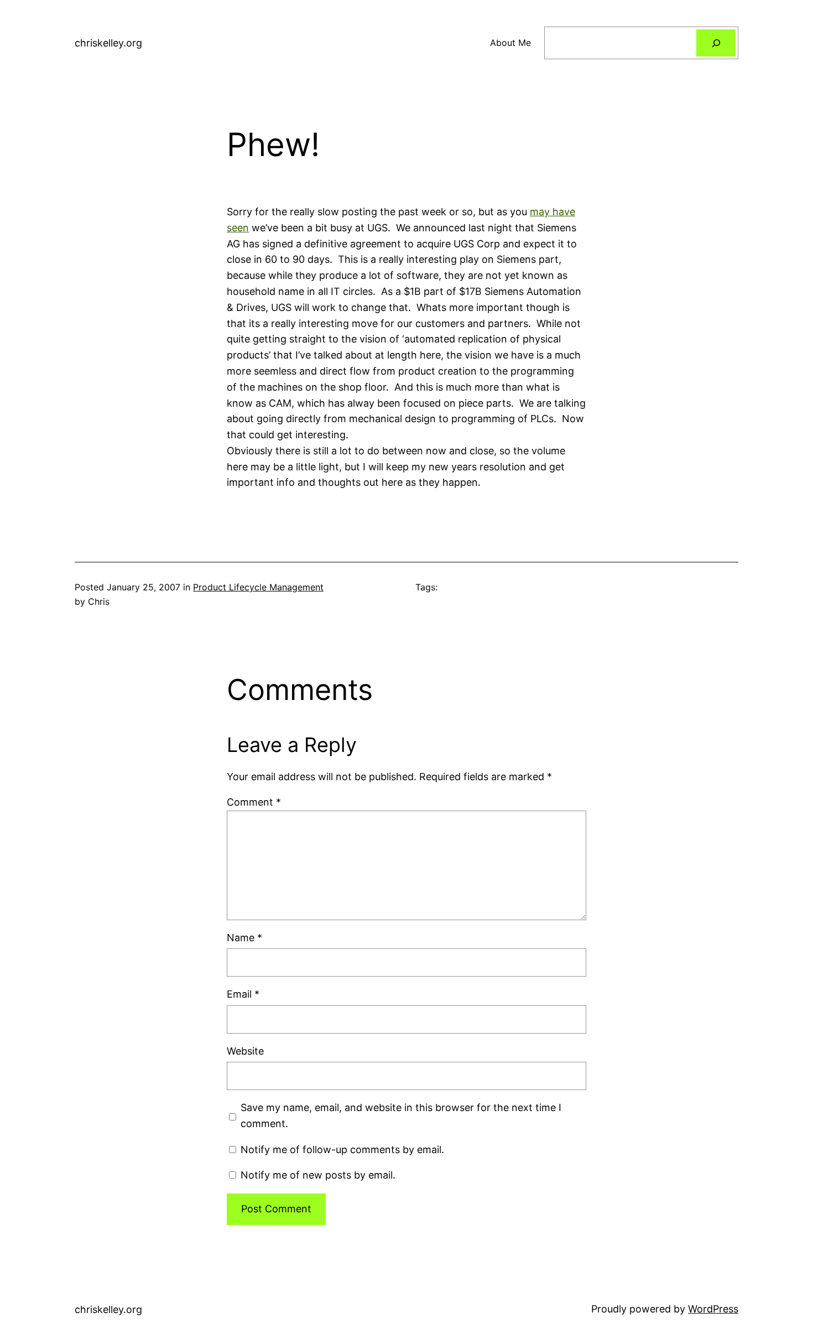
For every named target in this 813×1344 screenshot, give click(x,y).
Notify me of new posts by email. (318, 1175)
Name (244, 937)
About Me (510, 42)
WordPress (713, 1309)
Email (243, 994)
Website (245, 1051)
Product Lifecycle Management (258, 587)
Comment (254, 802)
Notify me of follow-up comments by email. (342, 1149)
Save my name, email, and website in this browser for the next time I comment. (401, 1115)
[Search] (716, 42)
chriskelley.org (108, 43)
